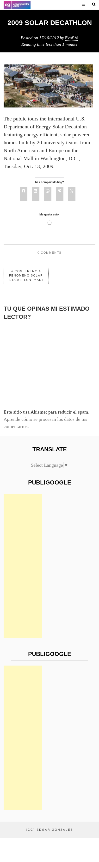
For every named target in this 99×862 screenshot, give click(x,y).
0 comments (49, 252)
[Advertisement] (23, 566)
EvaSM (71, 37)
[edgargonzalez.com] (17, 5)
